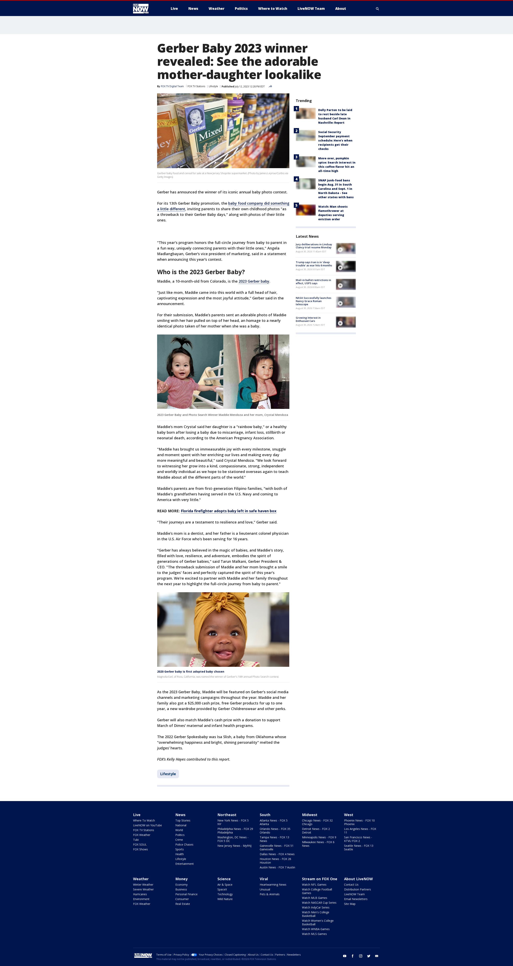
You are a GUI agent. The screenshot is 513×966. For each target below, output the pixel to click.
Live (136, 814)
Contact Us (351, 884)
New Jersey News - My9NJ (234, 846)
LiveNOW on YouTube (147, 825)
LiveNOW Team (354, 894)
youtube (344, 956)
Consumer (182, 899)
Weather (141, 878)
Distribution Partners (357, 889)
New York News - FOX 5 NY (233, 822)
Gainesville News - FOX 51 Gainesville (277, 847)
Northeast (226, 814)
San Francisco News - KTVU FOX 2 (358, 839)
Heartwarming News (273, 884)
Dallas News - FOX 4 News (277, 854)
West (348, 814)
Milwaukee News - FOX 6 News (318, 844)
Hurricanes (140, 894)
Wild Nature (225, 899)
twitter (369, 956)
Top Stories (182, 820)
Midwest (309, 814)
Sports (179, 849)
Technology (225, 894)
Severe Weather (143, 889)
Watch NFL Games (314, 884)
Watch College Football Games (317, 891)
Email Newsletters (356, 899)
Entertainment (184, 864)
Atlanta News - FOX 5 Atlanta (274, 822)
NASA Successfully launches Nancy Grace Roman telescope (313, 301)
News (180, 814)
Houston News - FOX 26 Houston (275, 860)
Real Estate (182, 904)
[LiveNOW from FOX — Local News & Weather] (146, 8)
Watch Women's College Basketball (318, 922)
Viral (264, 878)
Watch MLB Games (314, 898)
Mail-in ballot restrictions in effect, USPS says (313, 281)
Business (181, 889)
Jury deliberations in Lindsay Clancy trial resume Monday (314, 246)
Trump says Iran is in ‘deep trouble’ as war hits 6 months (314, 263)
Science (224, 878)
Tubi (136, 840)
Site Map (349, 904)
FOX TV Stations (196, 86)
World (179, 830)
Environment (141, 899)
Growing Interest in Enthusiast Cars (308, 319)
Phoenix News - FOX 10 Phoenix (359, 822)
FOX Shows (140, 849)
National (180, 825)
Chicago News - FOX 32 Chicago (317, 822)
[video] (346, 248)
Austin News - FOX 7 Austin (277, 867)
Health (179, 854)
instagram (360, 956)
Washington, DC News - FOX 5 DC (232, 839)
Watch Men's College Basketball (315, 914)
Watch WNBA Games (316, 929)
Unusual (265, 889)
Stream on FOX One (319, 878)
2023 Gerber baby (254, 281)
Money (181, 878)
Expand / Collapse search (377, 9)
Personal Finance (186, 894)
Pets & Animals (270, 894)
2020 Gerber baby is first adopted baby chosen (190, 671)
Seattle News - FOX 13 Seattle (358, 847)
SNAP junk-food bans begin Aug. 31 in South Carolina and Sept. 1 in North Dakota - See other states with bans (336, 188)
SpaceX (222, 889)
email (377, 956)
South (265, 814)
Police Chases (184, 844)
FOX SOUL (140, 844)
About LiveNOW (358, 878)
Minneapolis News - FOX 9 (319, 837)
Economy (181, 884)
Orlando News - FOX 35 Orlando (275, 830)
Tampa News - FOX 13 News (274, 839)
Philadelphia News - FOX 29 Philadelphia (235, 830)
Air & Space (224, 884)
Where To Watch (144, 820)
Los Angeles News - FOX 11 (360, 830)
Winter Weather (143, 884)
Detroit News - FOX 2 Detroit (316, 830)
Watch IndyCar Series (315, 907)
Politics (180, 835)
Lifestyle (213, 86)
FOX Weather (141, 835)
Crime (179, 840)
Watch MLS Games (314, 934)
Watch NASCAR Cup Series (319, 902)
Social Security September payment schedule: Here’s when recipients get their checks (335, 140)
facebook (352, 956)
